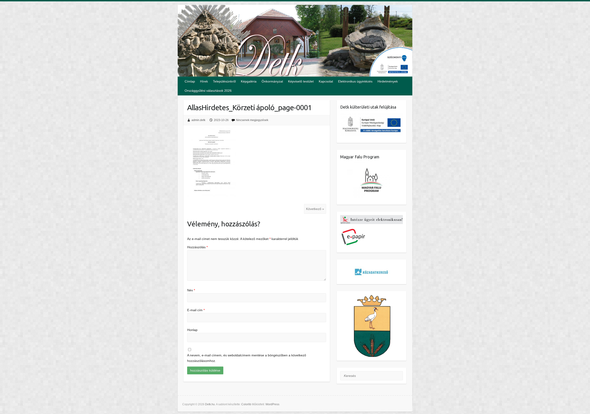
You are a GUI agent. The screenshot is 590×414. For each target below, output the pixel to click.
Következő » (315, 209)
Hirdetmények (388, 81)
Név (191, 290)
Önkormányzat (272, 81)
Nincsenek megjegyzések (252, 120)
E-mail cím (196, 310)
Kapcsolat (326, 81)
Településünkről (224, 81)
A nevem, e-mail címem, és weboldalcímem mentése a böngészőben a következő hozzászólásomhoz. (246, 358)
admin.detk (198, 120)
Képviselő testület (301, 81)
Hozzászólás (197, 247)
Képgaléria (249, 81)
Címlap (190, 81)
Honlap (192, 330)
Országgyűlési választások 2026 (208, 90)
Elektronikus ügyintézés (355, 81)
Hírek (204, 81)
